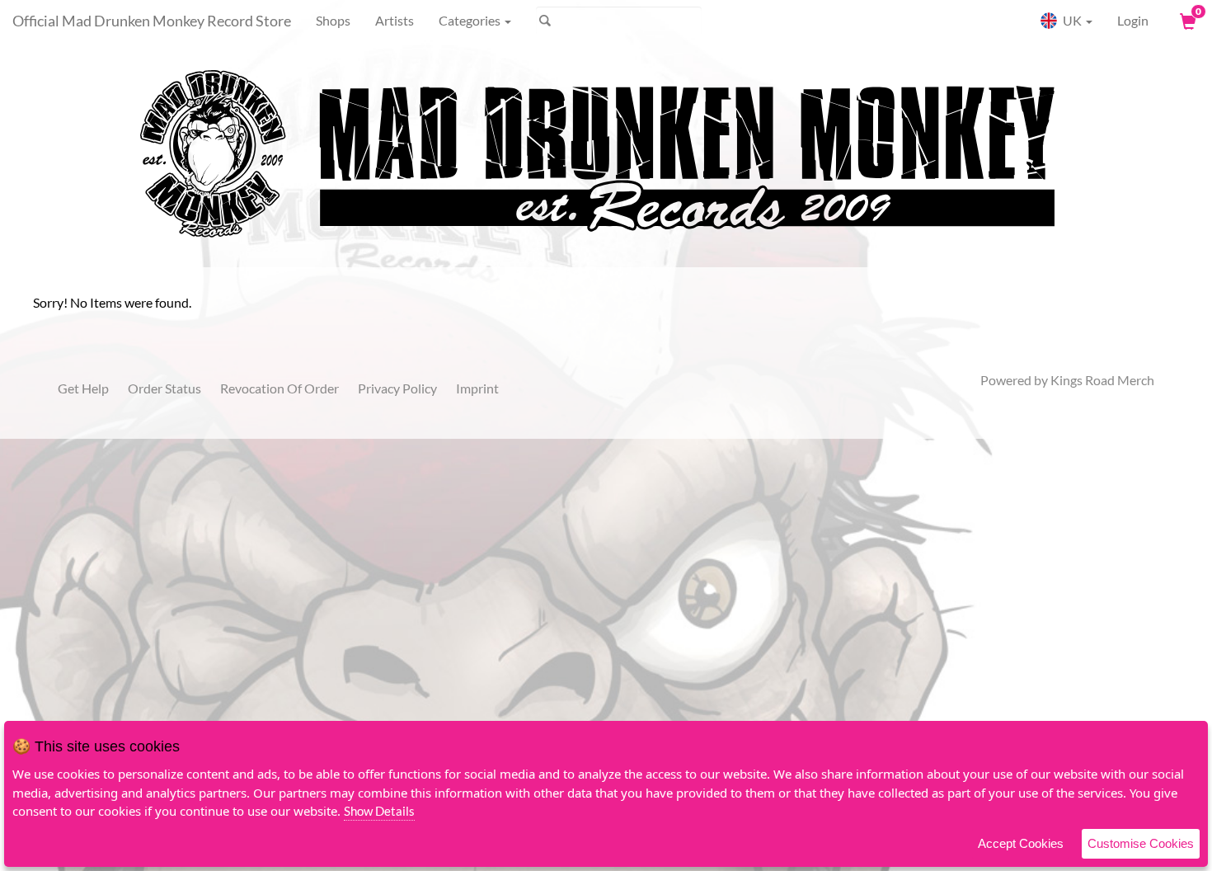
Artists (394, 20)
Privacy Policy (397, 388)
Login (1133, 20)
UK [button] (1072, 20)
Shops (333, 20)
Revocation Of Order (279, 388)
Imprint (477, 388)
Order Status (164, 388)
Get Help (83, 388)
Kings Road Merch (1102, 380)
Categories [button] (471, 20)
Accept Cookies (1021, 843)
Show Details (379, 810)
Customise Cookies (1141, 843)
